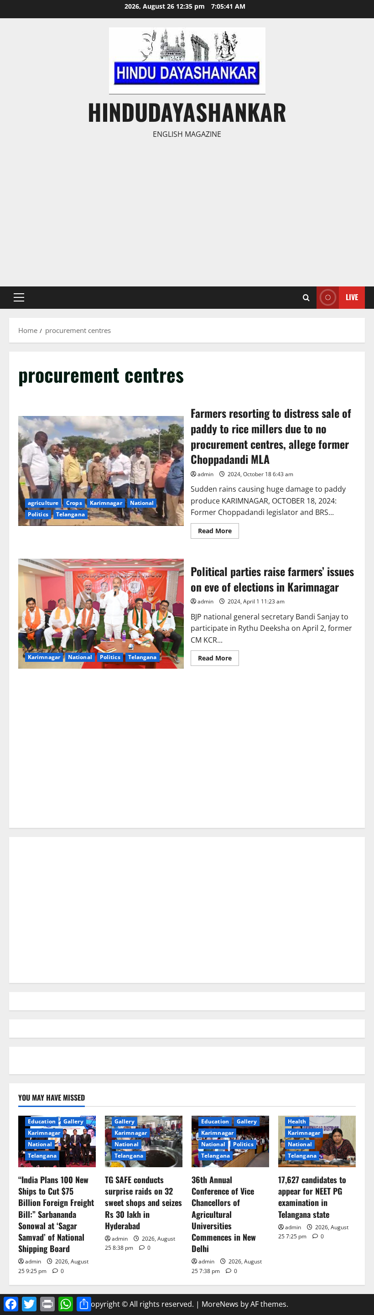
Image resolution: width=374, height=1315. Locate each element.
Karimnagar (106, 503)
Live (352, 296)
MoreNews (220, 1304)
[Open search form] (306, 298)
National (142, 503)
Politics (38, 514)
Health (297, 1121)
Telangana (70, 514)
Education (42, 1121)
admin (205, 474)
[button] (19, 297)
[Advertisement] (187, 209)
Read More (218, 532)
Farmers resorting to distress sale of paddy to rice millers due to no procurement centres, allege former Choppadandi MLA (101, 471)
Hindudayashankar (187, 111)
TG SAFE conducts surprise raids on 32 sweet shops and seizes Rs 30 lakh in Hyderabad (143, 1203)
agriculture (43, 503)
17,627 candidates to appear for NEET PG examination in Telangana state (312, 1197)
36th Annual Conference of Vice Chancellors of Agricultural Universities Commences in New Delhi (224, 1214)
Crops (74, 503)
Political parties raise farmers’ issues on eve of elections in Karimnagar (101, 614)
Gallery (73, 1121)
